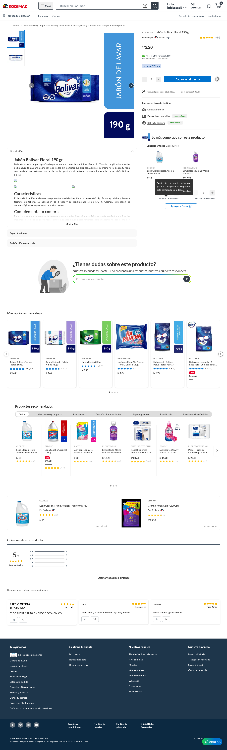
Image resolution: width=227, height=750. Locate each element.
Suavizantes (79, 414)
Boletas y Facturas (19, 692)
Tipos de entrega (18, 676)
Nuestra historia (196, 654)
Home (16, 25)
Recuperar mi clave (79, 664)
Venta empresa (136, 670)
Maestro (133, 664)
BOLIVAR (147, 32)
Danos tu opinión (19, 697)
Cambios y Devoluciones (22, 687)
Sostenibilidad (195, 664)
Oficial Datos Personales (147, 725)
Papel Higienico (140, 414)
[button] (107, 6)
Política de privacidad (121, 725)
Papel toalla (166, 414)
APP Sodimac (136, 659)
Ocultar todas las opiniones (113, 577)
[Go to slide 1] (109, 392)
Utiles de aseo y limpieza (49, 414)
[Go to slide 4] (117, 392)
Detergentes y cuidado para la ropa (91, 25)
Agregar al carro (187, 79)
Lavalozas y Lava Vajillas (195, 414)
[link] (27, 451)
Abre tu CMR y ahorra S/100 (158, 56)
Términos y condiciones (74, 725)
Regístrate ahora (77, 659)
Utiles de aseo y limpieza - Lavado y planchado (46, 25)
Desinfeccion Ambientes (108, 414)
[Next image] (131, 85)
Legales (13, 671)
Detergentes (118, 25)
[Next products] (220, 354)
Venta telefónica (137, 675)
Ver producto (24, 383)
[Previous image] (31, 85)
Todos (22, 414)
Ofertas (55, 15)
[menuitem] (213, 15)
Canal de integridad (198, 670)
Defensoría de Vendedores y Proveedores (31, 708)
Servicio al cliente (19, 665)
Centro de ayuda (18, 660)
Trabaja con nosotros (199, 659)
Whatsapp (134, 680)
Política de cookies (99, 725)
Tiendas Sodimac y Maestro (143, 654)
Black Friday (135, 691)
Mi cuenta (74, 654)
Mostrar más (72, 224)
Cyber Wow (135, 686)
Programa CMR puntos (22, 703)
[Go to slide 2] (112, 392)
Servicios (43, 15)
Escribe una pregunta (91, 278)
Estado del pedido (19, 681)
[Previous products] (6, 354)
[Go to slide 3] (114, 392)
